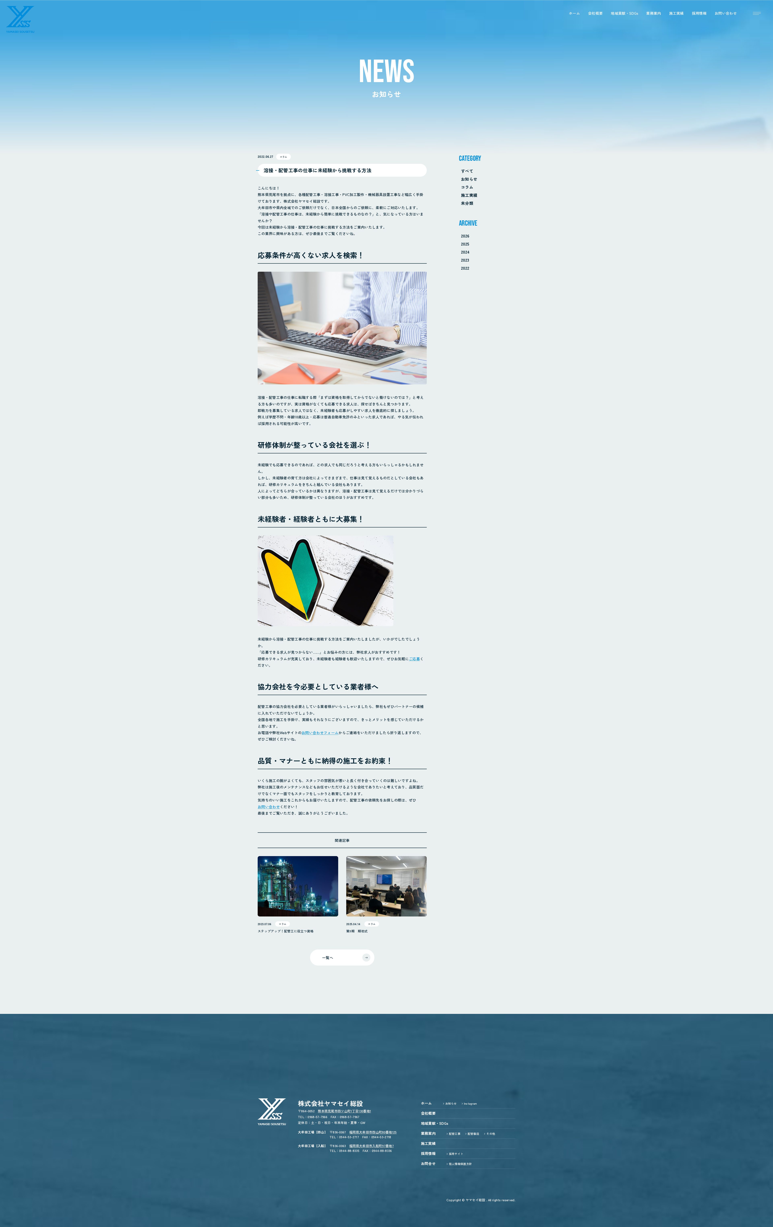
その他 (490, 1134)
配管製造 (473, 1134)
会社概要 (595, 13)
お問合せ (428, 1163)
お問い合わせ (726, 13)
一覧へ (327, 957)
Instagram (470, 1103)
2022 (465, 268)
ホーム (574, 13)
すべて (467, 171)
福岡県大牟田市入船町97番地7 (371, 1145)
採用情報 (699, 13)
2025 (465, 244)
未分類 (467, 203)
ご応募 (414, 658)
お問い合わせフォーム (320, 732)
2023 (465, 260)
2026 (465, 236)
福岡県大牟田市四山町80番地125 (373, 1132)
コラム (467, 187)
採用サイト (456, 1154)
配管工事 (454, 1134)
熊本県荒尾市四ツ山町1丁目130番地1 (344, 1110)
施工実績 (676, 13)
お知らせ (469, 179)
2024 (465, 252)
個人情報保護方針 (460, 1164)
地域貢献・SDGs (624, 13)
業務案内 (653, 13)
